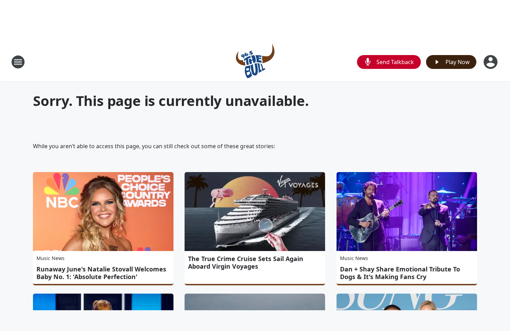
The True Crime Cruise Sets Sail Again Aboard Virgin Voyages (245, 262)
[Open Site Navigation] (18, 62)
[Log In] (491, 62)
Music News (50, 258)
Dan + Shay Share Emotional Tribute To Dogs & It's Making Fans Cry (400, 272)
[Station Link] (255, 62)
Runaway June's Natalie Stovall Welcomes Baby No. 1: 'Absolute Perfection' (101, 272)
